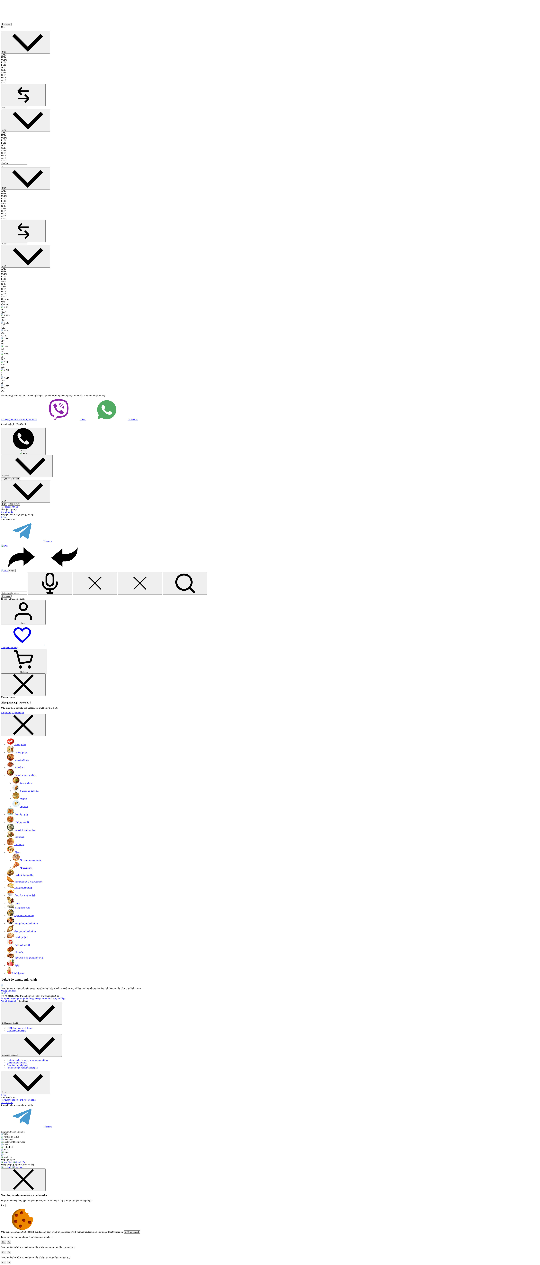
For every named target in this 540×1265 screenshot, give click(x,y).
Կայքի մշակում (8, 1001)
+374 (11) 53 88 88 (9, 507)
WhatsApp (133, 419)
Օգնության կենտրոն (10, 1055)
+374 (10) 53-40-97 (10, 419)
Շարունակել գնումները (12, 712)
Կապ (4, 1092)
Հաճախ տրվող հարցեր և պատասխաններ (27, 1060)
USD (11, 504)
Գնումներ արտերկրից (17, 1065)
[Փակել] (95, 583)
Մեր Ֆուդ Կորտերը (16, 1030)
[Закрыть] (23, 684)
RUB (4, 504)
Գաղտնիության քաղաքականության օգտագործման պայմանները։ (33, 998)
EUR (17, 504)
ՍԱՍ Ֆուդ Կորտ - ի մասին (20, 1028)
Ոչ (9, 1242)
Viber (83, 419)
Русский (6, 479)
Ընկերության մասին (10, 1023)
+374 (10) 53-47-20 (28, 419)
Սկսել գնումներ (8, 991)
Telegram (47, 541)
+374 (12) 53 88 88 (27, 1100)
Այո (3, 1242)
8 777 (3, 517)
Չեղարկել (6, 596)
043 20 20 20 (7, 512)
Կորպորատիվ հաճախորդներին (22, 1068)
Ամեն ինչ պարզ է (132, 1232)
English (16, 479)
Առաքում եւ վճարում (17, 1062)
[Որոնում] (185, 583)
